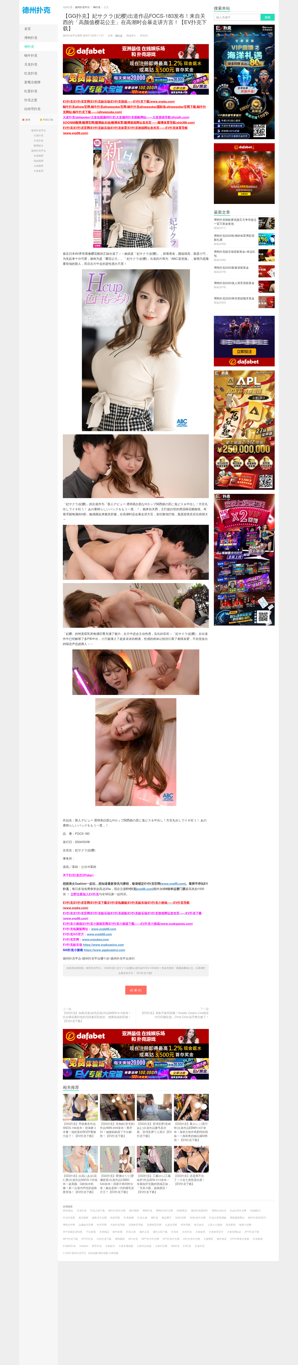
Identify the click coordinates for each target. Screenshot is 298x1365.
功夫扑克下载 (104, 1238)
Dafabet (83, 1245)
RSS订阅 (48, 119)
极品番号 (167, 1217)
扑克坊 (174, 1231)
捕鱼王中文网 (99, 1217)
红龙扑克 (30, 73)
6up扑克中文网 (238, 1210)
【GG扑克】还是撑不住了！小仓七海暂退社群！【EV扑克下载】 (189, 1180)
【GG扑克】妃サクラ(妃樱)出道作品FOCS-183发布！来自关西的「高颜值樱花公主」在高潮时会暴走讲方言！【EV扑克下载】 (135, 22)
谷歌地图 (93, 1253)
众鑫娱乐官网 (86, 1224)
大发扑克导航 (117, 1224)
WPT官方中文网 (150, 1238)
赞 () (137, 990)
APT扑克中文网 (171, 1238)
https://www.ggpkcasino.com (104, 950)
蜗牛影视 (117, 1231)
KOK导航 (186, 1224)
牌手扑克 (97, 1245)
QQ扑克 (175, 1245)
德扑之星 (144, 1231)
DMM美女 (182, 1210)
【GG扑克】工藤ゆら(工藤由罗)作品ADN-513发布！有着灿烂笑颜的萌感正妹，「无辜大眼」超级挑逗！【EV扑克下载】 (154, 1184)
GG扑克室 (180, 1217)
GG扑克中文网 (198, 1217)
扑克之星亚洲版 (217, 1217)
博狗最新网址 (237, 1217)
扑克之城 (142, 1217)
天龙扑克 (30, 64)
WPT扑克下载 (70, 1238)
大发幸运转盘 (144, 1245)
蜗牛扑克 (30, 55)
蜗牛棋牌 (134, 1210)
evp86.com (144, 889)
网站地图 (103, 1253)
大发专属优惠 (126, 1245)
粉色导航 (115, 1217)
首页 (27, 28)
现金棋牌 (38, 160)
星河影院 (231, 1224)
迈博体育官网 (154, 1224)
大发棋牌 (38, 165)
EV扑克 (187, 1245)
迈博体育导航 (136, 1224)
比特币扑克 (32, 108)
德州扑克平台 (38, 12)
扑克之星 (30, 100)
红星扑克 (30, 91)
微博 (27, 119)
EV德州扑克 (69, 1245)
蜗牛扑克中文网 (116, 1210)
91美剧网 (129, 1217)
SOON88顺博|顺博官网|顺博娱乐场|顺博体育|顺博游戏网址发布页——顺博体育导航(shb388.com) (129, 122)
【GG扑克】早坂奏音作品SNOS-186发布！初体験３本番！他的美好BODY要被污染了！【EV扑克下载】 (79, 1130)
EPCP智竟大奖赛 (239, 1238)
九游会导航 (171, 1224)
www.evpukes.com (95, 939)
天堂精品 (104, 1231)
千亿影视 (91, 1231)
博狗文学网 (69, 1224)
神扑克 (29, 46)
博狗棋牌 (120, 1238)
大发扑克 (38, 135)
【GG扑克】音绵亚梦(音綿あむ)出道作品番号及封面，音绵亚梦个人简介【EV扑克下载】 (154, 1130)
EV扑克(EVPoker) (81, 875)
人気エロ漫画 (215, 1224)
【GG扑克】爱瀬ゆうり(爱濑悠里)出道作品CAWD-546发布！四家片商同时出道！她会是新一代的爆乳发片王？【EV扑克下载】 (117, 1184)
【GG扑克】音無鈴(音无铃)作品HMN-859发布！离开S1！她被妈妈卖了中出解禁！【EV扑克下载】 (117, 1130)
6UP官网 (102, 1224)
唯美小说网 (245, 1224)
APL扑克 (133, 1238)
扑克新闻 (258, 1238)
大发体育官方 (216, 1231)
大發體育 (208, 1238)
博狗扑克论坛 (219, 1210)
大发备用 (38, 170)
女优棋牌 (38, 155)
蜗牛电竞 (222, 1238)
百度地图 (113, 1253)
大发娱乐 (110, 1245)
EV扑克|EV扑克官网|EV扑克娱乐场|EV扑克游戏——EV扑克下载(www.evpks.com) (119, 101)
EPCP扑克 (87, 1238)
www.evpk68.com (99, 934)
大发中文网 (161, 1245)
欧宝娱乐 (199, 1224)
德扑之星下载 (160, 1231)
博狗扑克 (30, 37)
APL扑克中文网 (191, 1238)
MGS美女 (68, 1210)
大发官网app (234, 1231)
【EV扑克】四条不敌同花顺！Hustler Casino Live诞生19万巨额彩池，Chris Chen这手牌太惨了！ (174, 1015)
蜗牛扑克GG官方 (257, 1217)
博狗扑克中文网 (164, 1210)
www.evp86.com (173, 883)
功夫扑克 (187, 1231)
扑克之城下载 (97, 1210)
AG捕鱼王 (255, 1210)
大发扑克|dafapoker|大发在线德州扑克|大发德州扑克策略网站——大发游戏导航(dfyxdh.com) (126, 117)
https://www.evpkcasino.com (103, 944)
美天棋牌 (83, 1217)
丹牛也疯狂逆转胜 (72, 1231)
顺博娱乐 (38, 145)
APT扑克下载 (252, 1231)
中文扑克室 (69, 1217)
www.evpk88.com (103, 929)
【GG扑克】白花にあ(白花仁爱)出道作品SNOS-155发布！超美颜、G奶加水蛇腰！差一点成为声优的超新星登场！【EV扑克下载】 (80, 1184)
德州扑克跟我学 (199, 1210)
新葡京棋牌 (32, 82)
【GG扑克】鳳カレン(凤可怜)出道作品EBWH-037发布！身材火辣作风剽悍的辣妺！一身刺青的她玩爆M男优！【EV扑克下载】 (191, 1132)
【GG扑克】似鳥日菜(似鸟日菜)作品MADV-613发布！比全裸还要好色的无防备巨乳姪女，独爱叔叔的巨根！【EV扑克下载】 (97, 1017)
